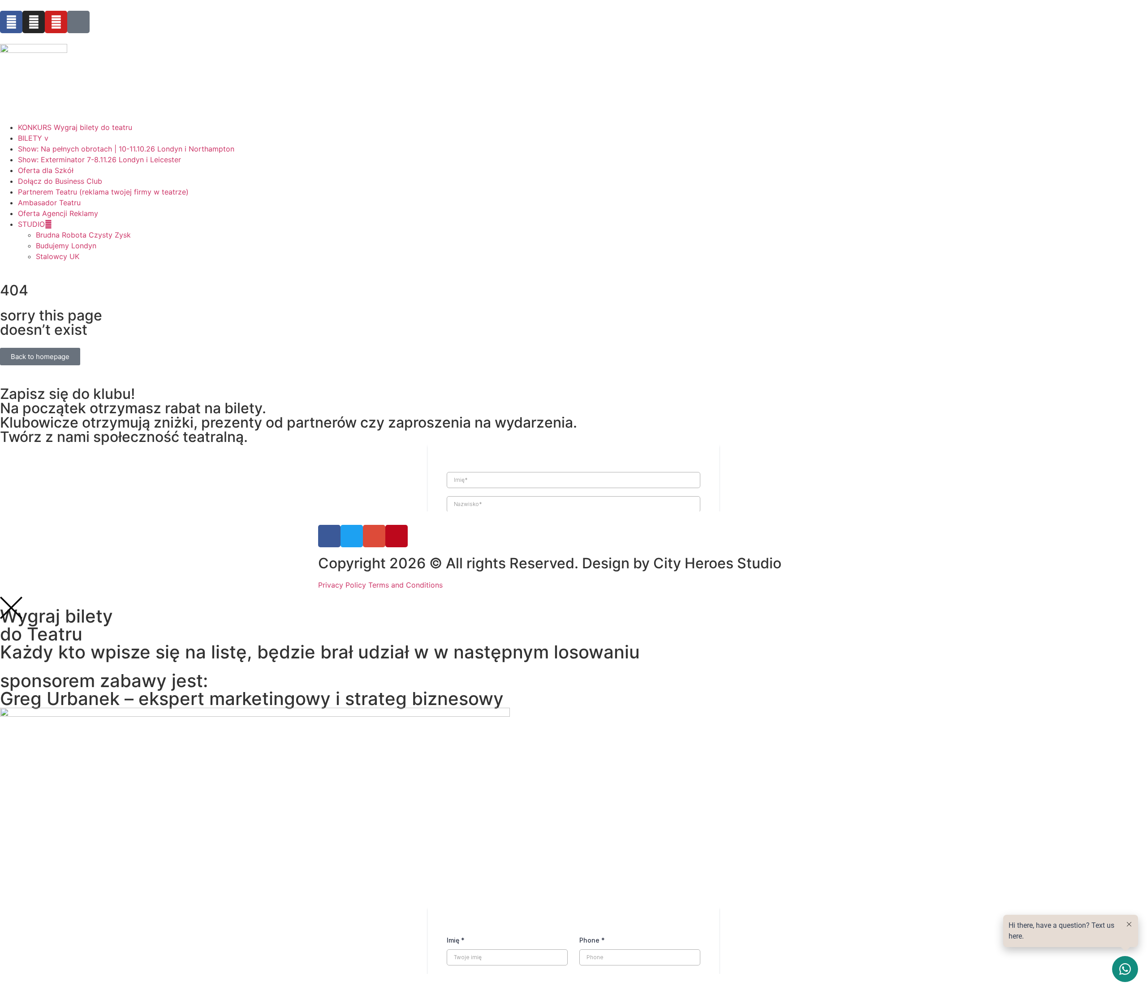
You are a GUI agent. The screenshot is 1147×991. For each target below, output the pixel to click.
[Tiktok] (78, 22)
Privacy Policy (342, 584)
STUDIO (31, 224)
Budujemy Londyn (66, 245)
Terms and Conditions (405, 584)
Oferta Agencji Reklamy (58, 213)
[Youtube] (56, 22)
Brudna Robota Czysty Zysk (83, 234)
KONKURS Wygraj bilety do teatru (75, 127)
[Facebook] (11, 22)
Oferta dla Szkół (45, 170)
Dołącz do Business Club (60, 181)
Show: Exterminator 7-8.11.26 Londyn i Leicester (99, 159)
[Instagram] (33, 22)
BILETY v (33, 138)
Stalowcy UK (57, 256)
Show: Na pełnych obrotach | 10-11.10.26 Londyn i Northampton (126, 148)
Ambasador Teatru (49, 202)
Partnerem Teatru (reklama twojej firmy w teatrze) (103, 191)
